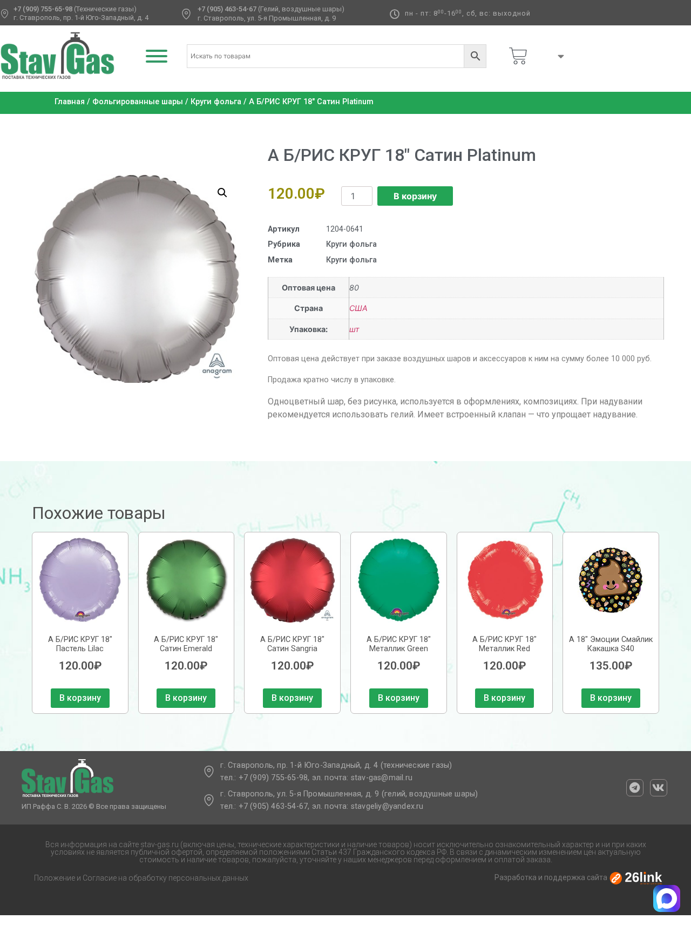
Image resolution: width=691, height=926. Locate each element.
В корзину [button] (80, 698)
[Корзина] (518, 56)
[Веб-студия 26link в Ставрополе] (636, 878)
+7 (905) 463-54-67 (227, 9)
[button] (222, 192)
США (358, 308)
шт (354, 329)
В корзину (415, 196)
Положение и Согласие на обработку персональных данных (141, 878)
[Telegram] (634, 787)
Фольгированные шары (137, 101)
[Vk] (658, 787)
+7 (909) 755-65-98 (42, 9)
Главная (70, 101)
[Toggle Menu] (156, 56)
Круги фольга (216, 101)
